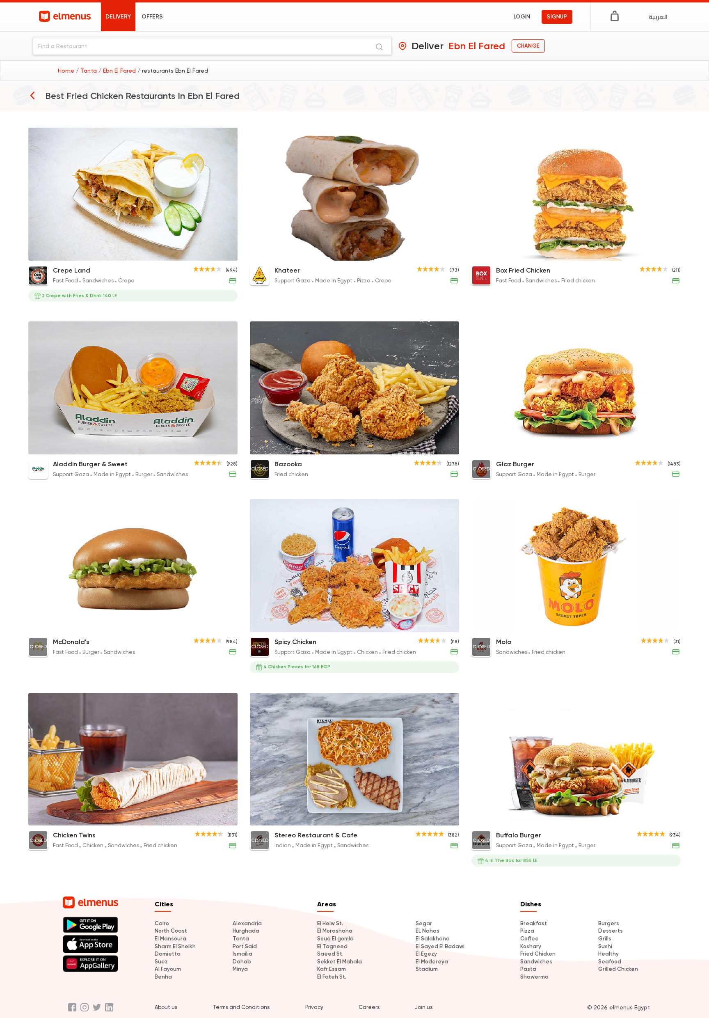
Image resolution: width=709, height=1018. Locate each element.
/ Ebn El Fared (117, 70)
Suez (161, 961)
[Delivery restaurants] (32, 95)
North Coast (171, 931)
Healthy (608, 954)
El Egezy (426, 954)
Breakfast (533, 923)
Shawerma (534, 977)
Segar (424, 923)
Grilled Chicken (618, 969)
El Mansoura (170, 938)
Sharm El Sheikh (175, 946)
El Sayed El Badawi (440, 946)
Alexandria (247, 923)
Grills (604, 938)
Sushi (605, 946)
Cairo (162, 923)
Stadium (427, 969)
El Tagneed (332, 946)
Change (528, 46)
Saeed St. (330, 954)
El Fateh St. (331, 977)
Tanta (241, 938)
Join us (423, 1007)
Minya (240, 969)
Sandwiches (536, 961)
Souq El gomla (335, 938)
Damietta (168, 954)
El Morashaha (334, 931)
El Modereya (432, 961)
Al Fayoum (168, 969)
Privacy (314, 1007)
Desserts (610, 931)
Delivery (118, 16)
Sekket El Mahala (339, 961)
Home (67, 70)
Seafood (609, 961)
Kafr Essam (331, 969)
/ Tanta (87, 70)
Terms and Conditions (241, 1007)
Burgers (608, 923)
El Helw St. (330, 923)
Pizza (527, 931)
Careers (369, 1007)
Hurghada (246, 931)
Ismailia (242, 954)
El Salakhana (433, 938)
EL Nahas (427, 931)
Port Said (245, 946)
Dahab (242, 961)
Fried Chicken (538, 954)
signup (557, 17)
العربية (658, 16)
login (522, 17)
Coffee (529, 938)
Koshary (530, 946)
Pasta (528, 969)
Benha (163, 977)
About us (166, 1007)
